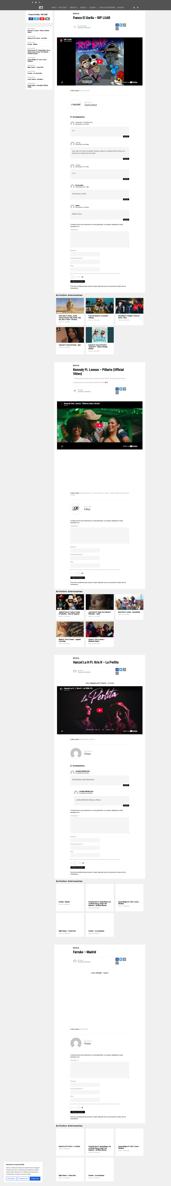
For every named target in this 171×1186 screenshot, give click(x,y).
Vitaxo (60, 322)
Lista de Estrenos (107, 8)
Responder (126, 136)
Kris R (93, 727)
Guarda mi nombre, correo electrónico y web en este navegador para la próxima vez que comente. (96, 273)
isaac (77, 206)
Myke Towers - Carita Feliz (35, 67)
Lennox (126, 487)
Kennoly (82, 487)
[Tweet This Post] (36, 18)
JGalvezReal (83, 26)
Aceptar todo (35, 1178)
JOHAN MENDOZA (82, 759)
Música (73, 8)
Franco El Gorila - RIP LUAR (37, 15)
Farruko (85, 1011)
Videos (83, 8)
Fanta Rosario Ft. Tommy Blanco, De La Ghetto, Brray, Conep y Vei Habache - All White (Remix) (39, 52)
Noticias (62, 8)
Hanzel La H (87, 727)
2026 (81, 727)
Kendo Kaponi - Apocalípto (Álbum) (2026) (38, 86)
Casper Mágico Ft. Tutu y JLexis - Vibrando (37, 60)
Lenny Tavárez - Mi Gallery (35, 79)
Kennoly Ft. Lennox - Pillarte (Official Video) (38, 31)
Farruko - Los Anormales (35, 73)
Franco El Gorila (85, 90)
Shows (120, 8)
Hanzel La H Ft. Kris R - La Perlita (37, 38)
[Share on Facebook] (30, 18)
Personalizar (11, 1178)
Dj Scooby (79, 185)
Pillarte (73, 489)
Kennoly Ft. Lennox (91, 487)
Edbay (81, 384)
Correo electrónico (76, 258)
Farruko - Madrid (32, 44)
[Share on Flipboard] (41, 18)
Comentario (74, 230)
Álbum (92, 8)
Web (71, 266)
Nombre (73, 250)
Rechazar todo (23, 1178)
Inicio (54, 8)
